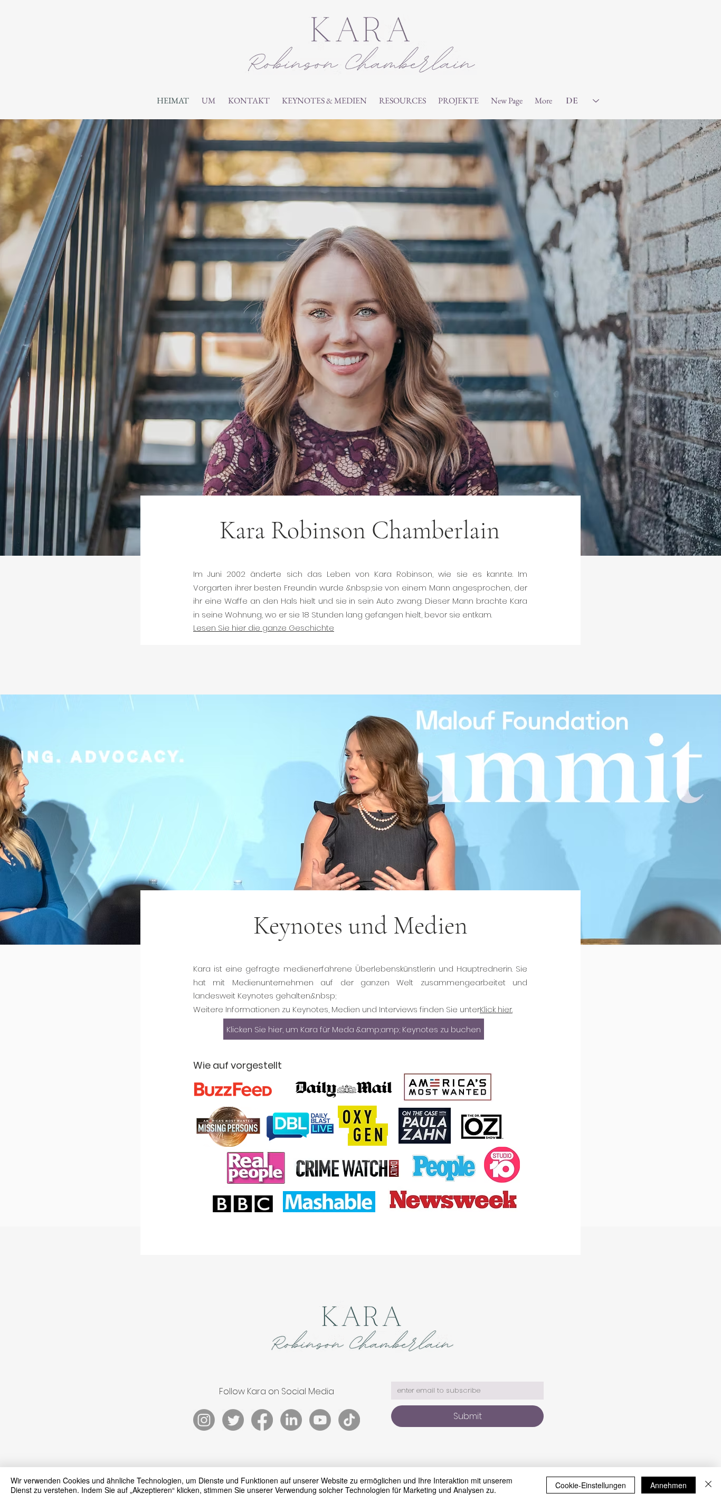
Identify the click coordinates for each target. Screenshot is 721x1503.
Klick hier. (496, 1009)
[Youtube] (320, 1420)
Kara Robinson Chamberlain (360, 530)
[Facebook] (262, 1420)
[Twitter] (233, 1420)
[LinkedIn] (291, 1420)
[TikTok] (349, 1420)
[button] (324, 100)
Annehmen (668, 1485)
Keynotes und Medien (360, 925)
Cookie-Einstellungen (590, 1485)
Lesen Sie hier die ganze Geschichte (263, 627)
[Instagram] (204, 1420)
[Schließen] (708, 1485)
